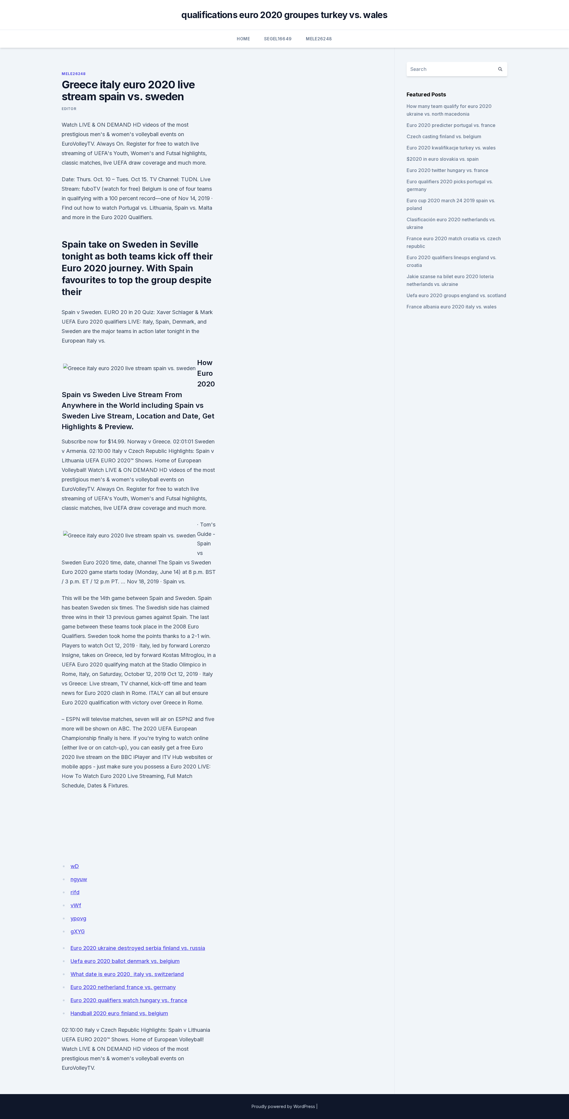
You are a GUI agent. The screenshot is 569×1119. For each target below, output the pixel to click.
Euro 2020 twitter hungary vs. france (447, 170)
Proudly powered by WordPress (283, 1106)
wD (75, 866)
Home (243, 38)
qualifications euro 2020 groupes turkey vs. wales (284, 14)
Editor (69, 108)
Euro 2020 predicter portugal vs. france (451, 125)
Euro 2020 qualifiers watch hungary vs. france (129, 1000)
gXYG (78, 931)
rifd (75, 892)
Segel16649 (278, 38)
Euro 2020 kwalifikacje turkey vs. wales (451, 148)
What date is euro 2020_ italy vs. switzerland (127, 974)
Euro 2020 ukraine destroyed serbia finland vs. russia (138, 948)
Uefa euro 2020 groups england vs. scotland (456, 295)
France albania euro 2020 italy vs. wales (451, 307)
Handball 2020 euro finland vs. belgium (119, 1013)
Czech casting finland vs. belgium (444, 136)
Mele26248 (319, 38)
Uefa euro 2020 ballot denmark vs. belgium (125, 961)
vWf (76, 905)
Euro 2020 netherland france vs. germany (123, 987)
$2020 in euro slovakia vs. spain (443, 159)
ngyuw (79, 879)
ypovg (78, 918)
